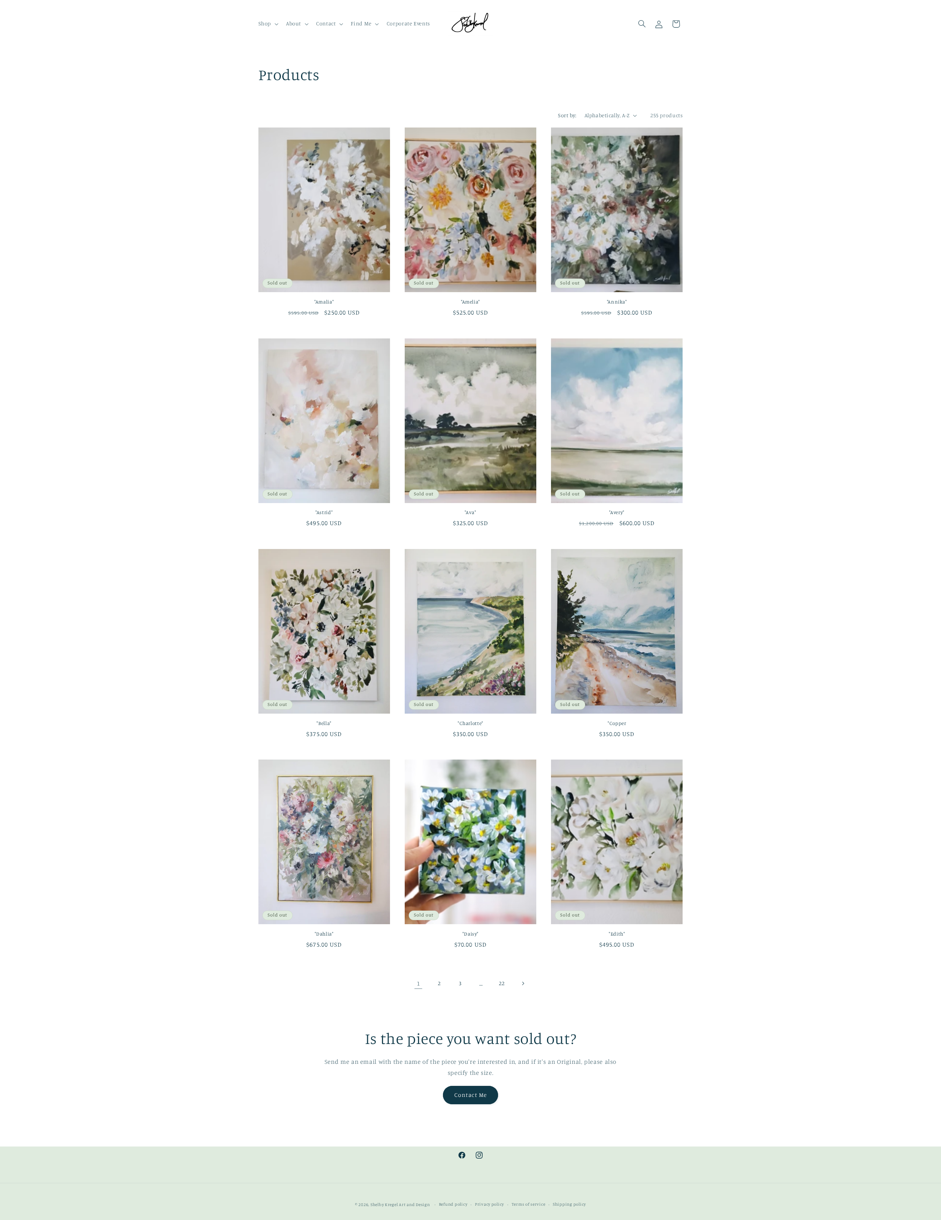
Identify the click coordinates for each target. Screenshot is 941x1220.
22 (501, 983)
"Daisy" (470, 934)
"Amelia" (470, 302)
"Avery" (616, 512)
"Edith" (617, 934)
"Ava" (470, 512)
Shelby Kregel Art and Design (400, 1204)
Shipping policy (569, 1204)
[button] (267, 24)
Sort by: (567, 115)
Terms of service (528, 1204)
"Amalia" (324, 302)
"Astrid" (324, 512)
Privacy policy (489, 1204)
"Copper (617, 723)
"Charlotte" (470, 723)
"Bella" (323, 723)
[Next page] (522, 983)
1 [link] (418, 983)
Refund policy (453, 1204)
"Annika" (617, 302)
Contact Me (470, 1094)
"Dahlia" (324, 934)
